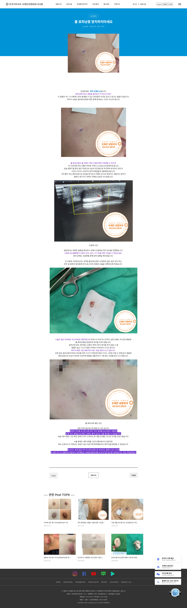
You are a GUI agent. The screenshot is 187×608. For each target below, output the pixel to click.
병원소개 (58, 4)
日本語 (170, 4)
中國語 (165, 4)
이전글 (53, 476)
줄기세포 (106, 4)
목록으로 (93, 475)
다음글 (133, 475)
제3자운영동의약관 (80, 582)
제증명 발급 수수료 (126, 582)
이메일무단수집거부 (93, 582)
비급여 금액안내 (114, 582)
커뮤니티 (117, 4)
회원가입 (143, 4)
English (159, 4)
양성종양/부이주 (82, 4)
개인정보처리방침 (67, 582)
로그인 (135, 4)
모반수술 (69, 4)
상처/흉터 (95, 4)
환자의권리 (104, 582)
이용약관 (58, 582)
